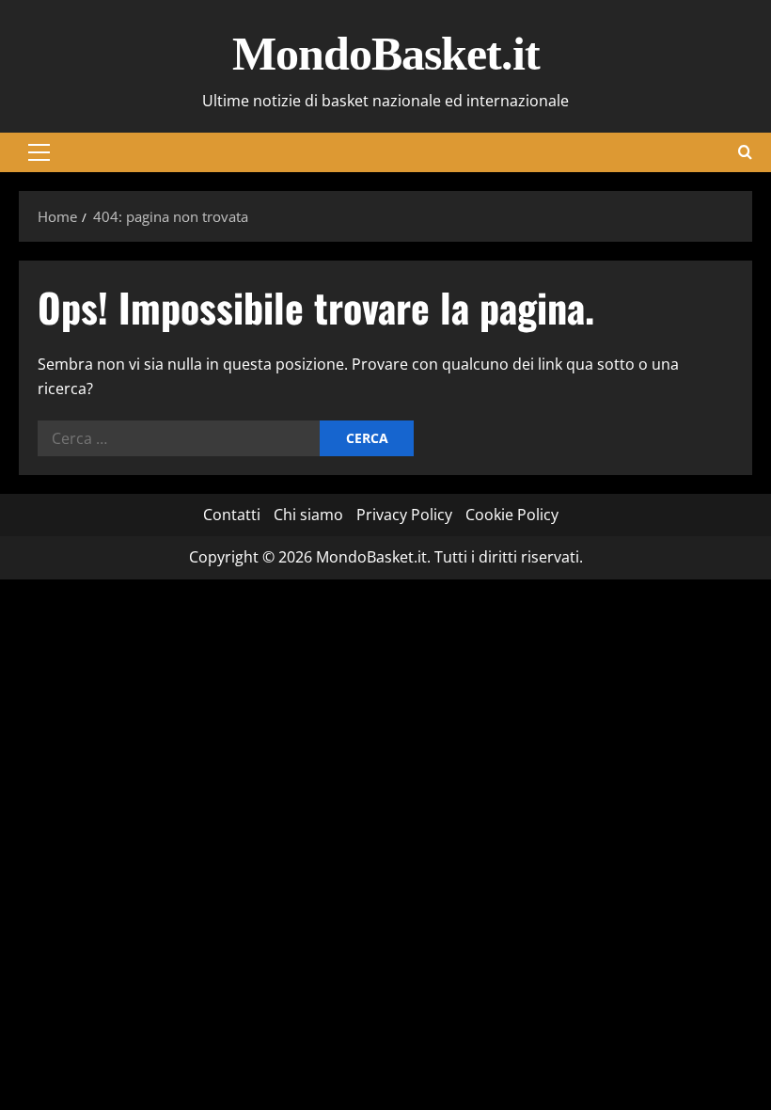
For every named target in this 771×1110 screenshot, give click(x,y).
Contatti (231, 514)
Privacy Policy (404, 514)
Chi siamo (308, 514)
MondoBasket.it (386, 53)
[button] (39, 152)
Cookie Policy (512, 514)
